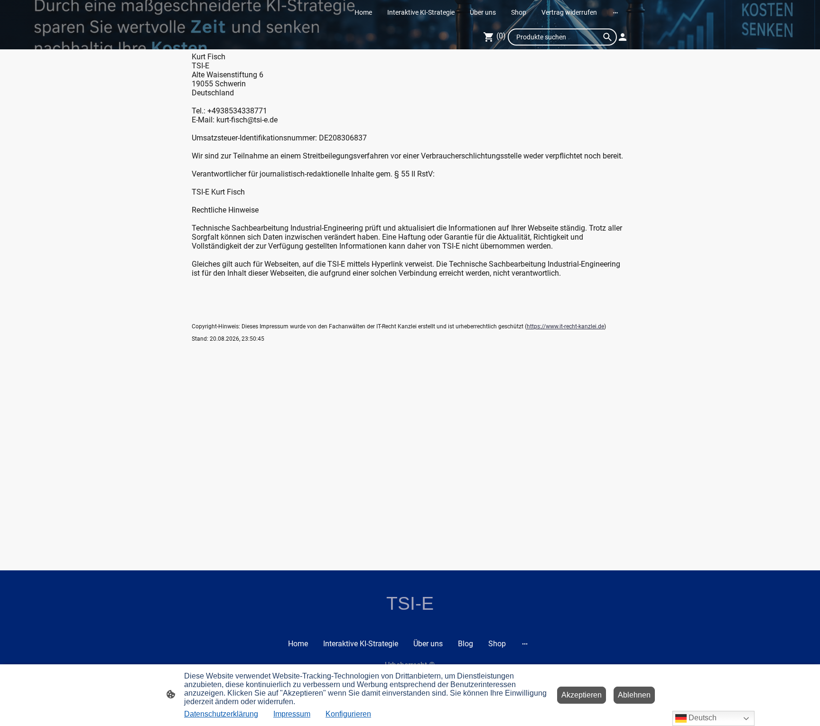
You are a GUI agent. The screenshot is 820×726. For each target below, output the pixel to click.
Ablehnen (634, 695)
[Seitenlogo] (410, 622)
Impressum (291, 714)
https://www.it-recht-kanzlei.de (565, 326)
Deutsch (702, 718)
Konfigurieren (348, 714)
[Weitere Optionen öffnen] (615, 12)
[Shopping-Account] (622, 37)
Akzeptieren (581, 695)
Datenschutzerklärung (221, 714)
